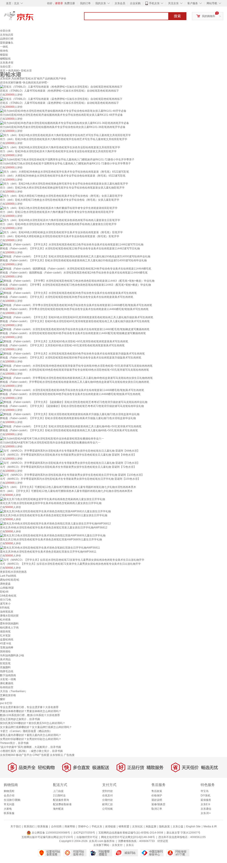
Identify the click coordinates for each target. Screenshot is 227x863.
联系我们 (29, 826)
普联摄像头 (6, 42)
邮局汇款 (107, 804)
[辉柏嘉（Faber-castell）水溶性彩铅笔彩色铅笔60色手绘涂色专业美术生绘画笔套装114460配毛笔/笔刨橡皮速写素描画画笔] (74, 329)
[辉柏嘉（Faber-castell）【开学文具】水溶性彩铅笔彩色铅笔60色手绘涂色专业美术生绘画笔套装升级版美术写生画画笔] (72, 353)
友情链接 (110, 826)
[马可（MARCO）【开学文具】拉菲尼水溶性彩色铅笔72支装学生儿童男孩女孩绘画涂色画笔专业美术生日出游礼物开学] (72, 559)
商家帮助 (70, 826)
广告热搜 (69, 755)
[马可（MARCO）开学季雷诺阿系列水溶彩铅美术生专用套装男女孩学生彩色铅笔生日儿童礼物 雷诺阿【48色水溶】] (70, 450)
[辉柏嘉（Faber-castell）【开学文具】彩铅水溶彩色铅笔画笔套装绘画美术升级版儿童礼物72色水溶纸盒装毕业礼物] (69, 414)
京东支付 (117, 845)
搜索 (177, 16)
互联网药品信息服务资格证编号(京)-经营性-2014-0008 (130, 832)
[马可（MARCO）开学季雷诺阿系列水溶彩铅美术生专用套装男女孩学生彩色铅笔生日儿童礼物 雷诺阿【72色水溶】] (70, 462)
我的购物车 (208, 16)
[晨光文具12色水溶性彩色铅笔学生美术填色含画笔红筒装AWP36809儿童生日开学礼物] (53, 535)
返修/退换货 (158, 804)
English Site (193, 826)
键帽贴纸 (5, 58)
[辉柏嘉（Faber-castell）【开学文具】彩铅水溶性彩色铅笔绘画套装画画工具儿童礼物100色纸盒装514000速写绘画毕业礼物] (75, 256)
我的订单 (85, 3)
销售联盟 (124, 826)
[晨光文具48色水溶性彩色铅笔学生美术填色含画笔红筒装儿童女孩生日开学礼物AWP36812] (55, 523)
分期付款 (107, 799)
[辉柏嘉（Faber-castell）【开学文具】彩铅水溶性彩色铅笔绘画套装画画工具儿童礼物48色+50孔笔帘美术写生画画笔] (70, 426)
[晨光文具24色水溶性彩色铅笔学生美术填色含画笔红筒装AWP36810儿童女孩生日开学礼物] (55, 511)
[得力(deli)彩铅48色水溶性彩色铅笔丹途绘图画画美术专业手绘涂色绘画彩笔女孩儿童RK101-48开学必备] (63, 110)
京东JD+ (206, 813)
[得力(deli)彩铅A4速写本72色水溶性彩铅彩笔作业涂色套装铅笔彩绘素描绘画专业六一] (52, 438)
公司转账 (107, 808)
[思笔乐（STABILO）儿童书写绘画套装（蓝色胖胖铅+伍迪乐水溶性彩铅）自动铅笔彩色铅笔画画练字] (61, 98)
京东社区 (137, 826)
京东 (34, 17)
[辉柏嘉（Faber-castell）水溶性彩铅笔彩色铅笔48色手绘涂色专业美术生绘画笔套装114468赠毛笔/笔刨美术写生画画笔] (72, 389)
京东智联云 (56, 755)
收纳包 (4, 50)
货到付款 (107, 791)
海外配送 (58, 808)
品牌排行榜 (6, 38)
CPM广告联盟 (41, 755)
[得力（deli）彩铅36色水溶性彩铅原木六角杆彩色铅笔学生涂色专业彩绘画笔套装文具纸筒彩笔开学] (60, 147)
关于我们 (15, 826)
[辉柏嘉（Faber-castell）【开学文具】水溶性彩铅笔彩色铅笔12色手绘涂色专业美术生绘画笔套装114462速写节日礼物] (71, 244)
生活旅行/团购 (12, 799)
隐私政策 (164, 826)
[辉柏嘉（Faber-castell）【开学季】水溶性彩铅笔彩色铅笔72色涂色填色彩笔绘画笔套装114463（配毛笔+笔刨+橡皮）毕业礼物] (77, 280)
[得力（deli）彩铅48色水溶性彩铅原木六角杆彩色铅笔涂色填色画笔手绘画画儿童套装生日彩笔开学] (60, 220)
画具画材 (13, 70)
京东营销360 (7, 755)
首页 (2, 70)
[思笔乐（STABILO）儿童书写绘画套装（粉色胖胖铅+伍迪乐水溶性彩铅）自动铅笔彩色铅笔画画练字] (61, 86)
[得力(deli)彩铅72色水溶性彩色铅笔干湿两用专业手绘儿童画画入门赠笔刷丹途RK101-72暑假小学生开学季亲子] (67, 159)
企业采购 (135, 3)
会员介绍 (9, 795)
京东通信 (206, 808)
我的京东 (100, 3)
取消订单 (156, 808)
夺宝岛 (205, 791)
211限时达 (59, 795)
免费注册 (69, 3)
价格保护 (156, 795)
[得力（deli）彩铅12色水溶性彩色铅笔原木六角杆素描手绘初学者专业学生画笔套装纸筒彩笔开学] (58, 207)
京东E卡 (205, 804)
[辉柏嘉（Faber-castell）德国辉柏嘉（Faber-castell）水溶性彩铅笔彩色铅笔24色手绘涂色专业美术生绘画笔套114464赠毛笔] (75, 268)
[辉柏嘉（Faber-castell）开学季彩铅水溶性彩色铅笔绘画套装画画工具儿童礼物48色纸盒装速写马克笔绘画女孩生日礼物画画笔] (76, 377)
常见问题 (9, 804)
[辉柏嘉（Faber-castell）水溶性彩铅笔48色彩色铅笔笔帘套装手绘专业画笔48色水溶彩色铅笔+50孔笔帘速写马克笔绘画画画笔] (76, 365)
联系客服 (9, 813)
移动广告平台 (24, 755)
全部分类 (5, 30)
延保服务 (206, 799)
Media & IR (210, 826)
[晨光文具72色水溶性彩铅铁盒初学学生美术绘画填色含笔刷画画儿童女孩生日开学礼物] (52, 499)
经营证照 (162, 841)
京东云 (130, 845)
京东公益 (178, 826)
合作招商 (56, 826)
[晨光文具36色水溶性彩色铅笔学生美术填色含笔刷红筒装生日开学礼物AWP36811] (50, 547)
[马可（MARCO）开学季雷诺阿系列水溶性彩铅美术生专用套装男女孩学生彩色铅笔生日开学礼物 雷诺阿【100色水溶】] (72, 474)
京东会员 (120, 3)
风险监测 (151, 826)
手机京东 (154, 3)
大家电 (8, 808)
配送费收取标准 (62, 804)
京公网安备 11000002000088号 (50, 832)
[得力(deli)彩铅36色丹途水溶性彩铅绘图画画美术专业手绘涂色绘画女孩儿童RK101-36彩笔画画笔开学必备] (64, 122)
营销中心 (83, 826)
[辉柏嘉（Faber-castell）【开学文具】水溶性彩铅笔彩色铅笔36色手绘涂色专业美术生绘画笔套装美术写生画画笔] (68, 292)
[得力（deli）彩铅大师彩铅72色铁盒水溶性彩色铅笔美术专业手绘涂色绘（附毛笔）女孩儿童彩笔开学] (61, 195)
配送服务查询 (61, 799)
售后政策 (156, 791)
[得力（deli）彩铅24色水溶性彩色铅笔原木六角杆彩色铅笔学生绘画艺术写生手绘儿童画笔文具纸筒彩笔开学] (65, 135)
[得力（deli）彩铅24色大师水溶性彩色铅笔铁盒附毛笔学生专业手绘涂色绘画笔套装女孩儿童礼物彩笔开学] (64, 183)
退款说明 (156, 799)
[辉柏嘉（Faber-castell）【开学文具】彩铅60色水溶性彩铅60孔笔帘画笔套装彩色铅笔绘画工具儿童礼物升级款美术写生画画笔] (76, 317)
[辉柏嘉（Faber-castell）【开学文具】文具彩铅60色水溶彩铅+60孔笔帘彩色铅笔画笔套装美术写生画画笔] (64, 341)
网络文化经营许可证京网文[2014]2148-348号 (128, 837)
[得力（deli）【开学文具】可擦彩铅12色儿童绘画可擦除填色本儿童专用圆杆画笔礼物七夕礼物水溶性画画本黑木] (68, 486)
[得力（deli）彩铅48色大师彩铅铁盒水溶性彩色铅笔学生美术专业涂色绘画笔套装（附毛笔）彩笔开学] (61, 232)
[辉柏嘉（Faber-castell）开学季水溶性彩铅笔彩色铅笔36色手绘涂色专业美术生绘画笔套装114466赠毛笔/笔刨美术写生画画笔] (76, 304)
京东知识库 (6, 34)
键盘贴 (4, 54)
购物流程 (9, 791)
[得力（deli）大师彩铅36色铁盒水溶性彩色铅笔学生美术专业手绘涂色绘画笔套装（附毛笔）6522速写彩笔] (64, 171)
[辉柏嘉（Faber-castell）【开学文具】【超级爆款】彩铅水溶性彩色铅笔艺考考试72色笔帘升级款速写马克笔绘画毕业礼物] (73, 402)
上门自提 (58, 791)
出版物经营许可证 (87, 837)
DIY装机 (205, 795)
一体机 (4, 46)
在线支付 (107, 795)
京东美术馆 (6, 62)
